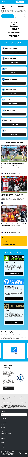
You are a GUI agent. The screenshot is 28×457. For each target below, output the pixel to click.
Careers (3, 424)
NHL (3, 447)
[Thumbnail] (14, 153)
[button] (26, 2)
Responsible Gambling (8, 388)
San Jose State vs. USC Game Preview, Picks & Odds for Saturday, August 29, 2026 (13, 224)
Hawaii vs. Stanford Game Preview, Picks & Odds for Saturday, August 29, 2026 (12, 164)
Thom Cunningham (7, 173)
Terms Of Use (5, 430)
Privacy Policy (5, 431)
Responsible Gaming (6, 433)
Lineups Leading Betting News (8, 244)
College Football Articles (12, 146)
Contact (4, 422)
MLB (3, 444)
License (3, 435)
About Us (4, 421)
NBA (3, 442)
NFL (3, 440)
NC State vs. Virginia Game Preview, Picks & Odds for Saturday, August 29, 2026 (12, 195)
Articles (4, 146)
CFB (3, 445)
